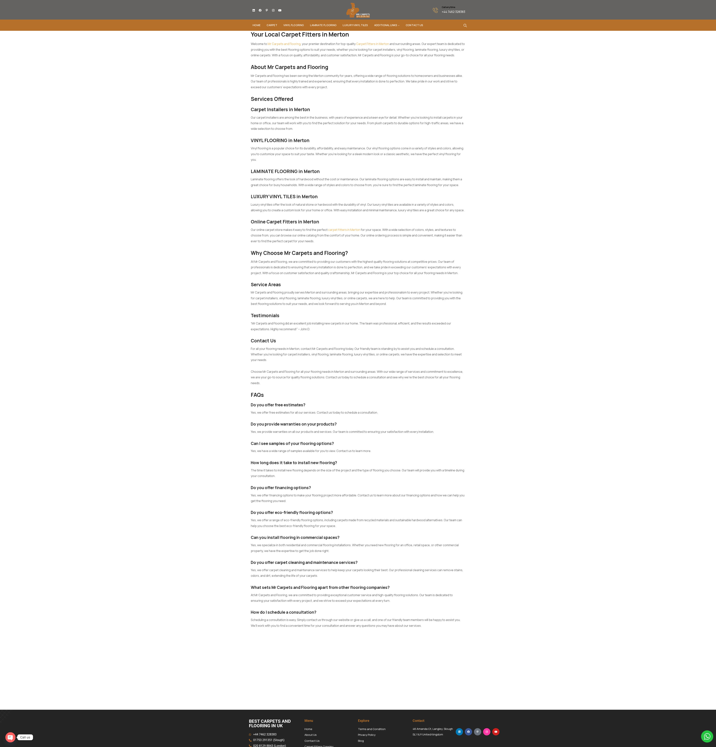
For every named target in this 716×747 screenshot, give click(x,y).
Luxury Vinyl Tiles (355, 25)
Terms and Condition (372, 729)
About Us (310, 735)
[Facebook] (260, 10)
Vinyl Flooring (293, 25)
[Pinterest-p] (266, 10)
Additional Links (385, 25)
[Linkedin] (253, 10)
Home (256, 25)
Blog (361, 741)
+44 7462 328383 (453, 12)
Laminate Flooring (323, 25)
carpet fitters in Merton (344, 230)
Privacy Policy (367, 735)
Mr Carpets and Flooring (284, 44)
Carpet (272, 25)
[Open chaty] (10, 737)
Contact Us (414, 25)
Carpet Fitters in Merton (373, 44)
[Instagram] (273, 10)
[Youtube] (279, 10)
